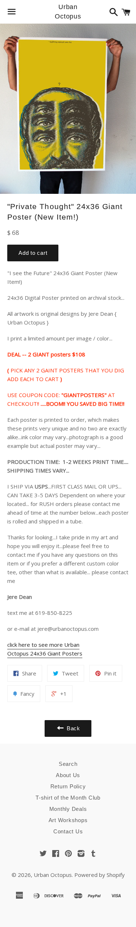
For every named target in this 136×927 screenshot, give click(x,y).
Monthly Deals (68, 809)
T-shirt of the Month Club (68, 798)
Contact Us (68, 831)
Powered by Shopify (99, 874)
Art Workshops (68, 820)
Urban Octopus (68, 11)
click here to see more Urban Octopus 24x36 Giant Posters (44, 649)
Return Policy (68, 786)
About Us (68, 775)
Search (68, 764)
